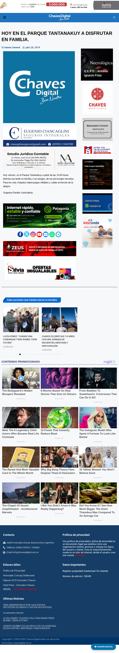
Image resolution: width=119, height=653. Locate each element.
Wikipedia (80, 555)
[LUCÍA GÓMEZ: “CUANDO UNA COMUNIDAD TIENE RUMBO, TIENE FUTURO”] (21, 319)
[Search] (114, 17)
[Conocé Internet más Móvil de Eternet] (97, 174)
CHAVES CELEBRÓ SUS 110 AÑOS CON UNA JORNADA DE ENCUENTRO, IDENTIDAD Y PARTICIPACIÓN (29, 627)
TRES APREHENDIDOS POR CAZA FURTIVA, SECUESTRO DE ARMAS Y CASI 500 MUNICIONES (27, 606)
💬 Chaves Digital (103, 647)
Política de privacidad (76, 534)
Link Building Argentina (25, 589)
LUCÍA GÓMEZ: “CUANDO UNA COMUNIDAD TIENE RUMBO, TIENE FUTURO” (20, 339)
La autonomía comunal (13, 612)
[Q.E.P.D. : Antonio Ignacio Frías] (97, 65)
